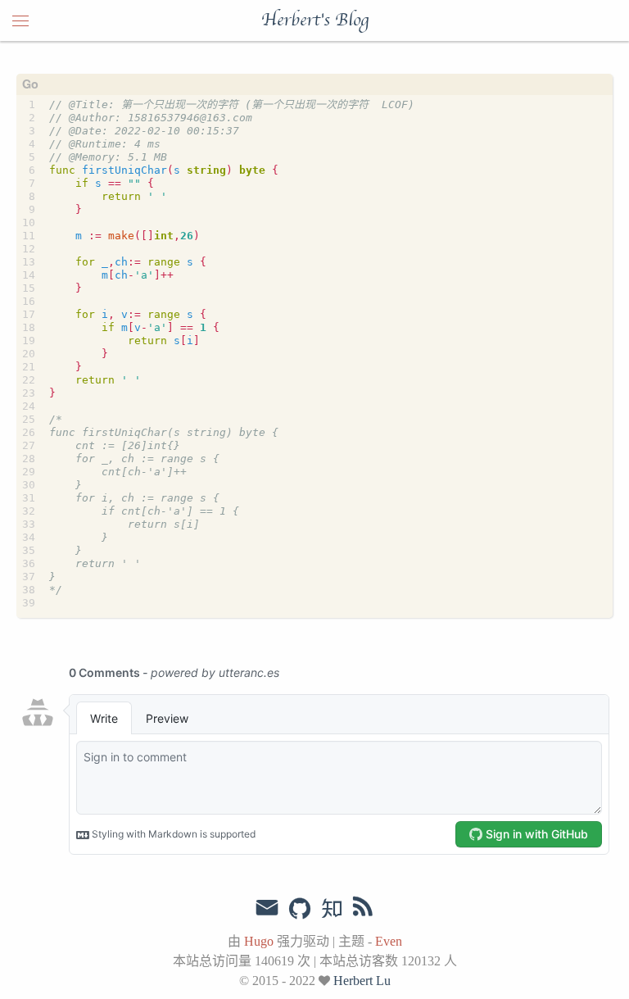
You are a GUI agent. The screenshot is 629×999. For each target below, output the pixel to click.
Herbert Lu (362, 981)
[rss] (363, 909)
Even (388, 941)
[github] (299, 909)
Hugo (259, 941)
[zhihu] (331, 909)
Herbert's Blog (315, 20)
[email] (267, 908)
